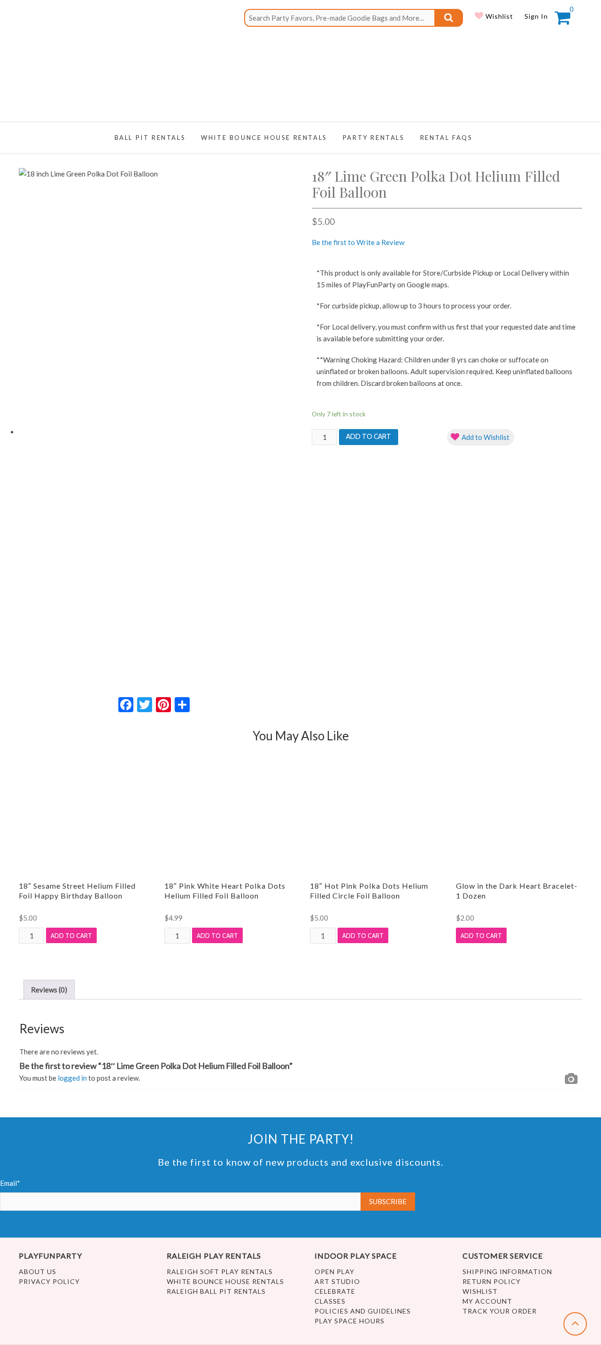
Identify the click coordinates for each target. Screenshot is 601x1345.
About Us (37, 1272)
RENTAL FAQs (446, 137)
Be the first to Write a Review (358, 242)
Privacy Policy (49, 1281)
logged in (72, 1078)
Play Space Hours (350, 1321)
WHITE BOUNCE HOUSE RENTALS (264, 137)
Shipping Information (507, 1272)
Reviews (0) (49, 989)
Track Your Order (499, 1311)
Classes (330, 1301)
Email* (10, 1183)
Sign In (536, 16)
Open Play (334, 1272)
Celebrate (335, 1291)
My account (487, 1301)
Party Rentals (374, 137)
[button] (480, 437)
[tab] (49, 989)
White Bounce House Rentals (225, 1281)
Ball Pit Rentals (150, 137)
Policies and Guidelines (363, 1311)
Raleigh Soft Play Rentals (220, 1272)
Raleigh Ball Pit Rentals (216, 1291)
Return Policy (491, 1281)
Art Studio (337, 1281)
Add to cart (368, 436)
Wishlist (498, 16)
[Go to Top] (575, 1324)
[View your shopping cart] (562, 20)
